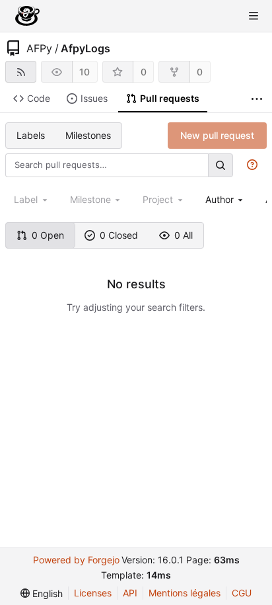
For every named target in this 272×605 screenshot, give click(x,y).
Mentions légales (185, 592)
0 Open (48, 235)
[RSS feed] (20, 72)
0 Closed (119, 235)
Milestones (88, 135)
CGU (242, 592)
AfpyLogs (85, 48)
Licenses (93, 592)
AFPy (39, 48)
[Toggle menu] (253, 16)
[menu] (41, 593)
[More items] (257, 98)
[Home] (27, 16)
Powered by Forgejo (76, 559)
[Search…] (220, 165)
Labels (31, 135)
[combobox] (225, 199)
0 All (183, 235)
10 (84, 71)
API (130, 592)
